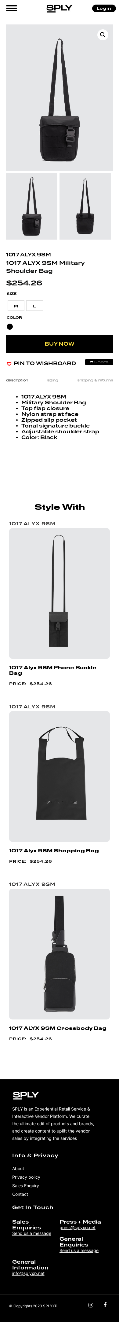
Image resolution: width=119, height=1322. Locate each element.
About (18, 1168)
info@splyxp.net (28, 1273)
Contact (20, 1194)
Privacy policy (26, 1177)
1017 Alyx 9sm (28, 255)
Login (104, 8)
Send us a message (31, 1233)
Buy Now (59, 344)
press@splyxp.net (78, 1227)
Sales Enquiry (25, 1185)
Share (101, 362)
